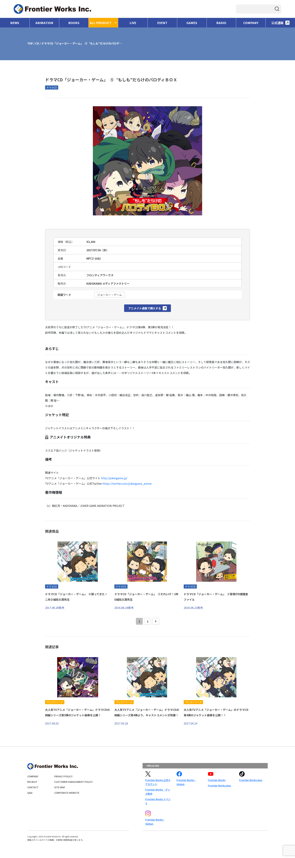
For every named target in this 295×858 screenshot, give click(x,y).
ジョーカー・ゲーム (109, 295)
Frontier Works (217, 780)
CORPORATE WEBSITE (66, 792)
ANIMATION (44, 22)
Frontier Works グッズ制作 (157, 791)
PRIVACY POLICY (63, 776)
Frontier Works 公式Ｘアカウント (158, 782)
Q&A (29, 792)
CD (37, 43)
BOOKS (73, 22)
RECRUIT (32, 781)
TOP (30, 43)
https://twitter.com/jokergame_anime (127, 483)
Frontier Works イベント (158, 801)
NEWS (14, 22)
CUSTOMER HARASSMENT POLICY (73, 781)
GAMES (191, 22)
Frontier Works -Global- (186, 782)
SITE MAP (59, 787)
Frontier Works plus (219, 785)
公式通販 (277, 22)
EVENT (162, 22)
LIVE (133, 22)
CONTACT (33, 787)
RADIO (221, 22)
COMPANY (250, 22)
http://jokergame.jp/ (114, 478)
